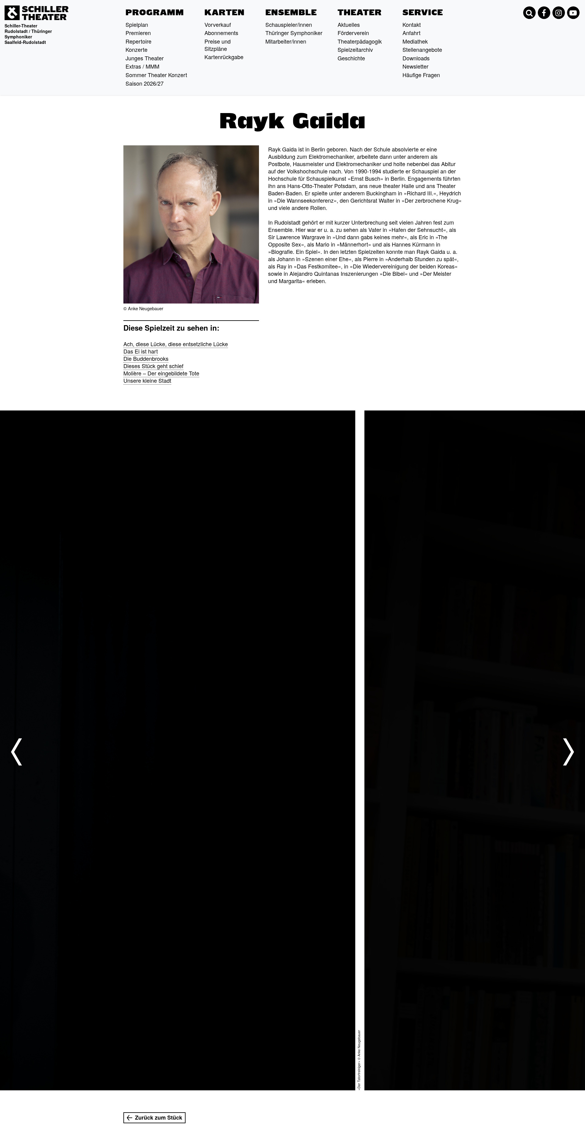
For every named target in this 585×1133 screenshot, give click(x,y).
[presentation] (16, 751)
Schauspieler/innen (288, 24)
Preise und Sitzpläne (217, 44)
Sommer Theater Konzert (156, 75)
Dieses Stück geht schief (153, 366)
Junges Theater (145, 58)
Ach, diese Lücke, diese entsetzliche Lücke (175, 344)
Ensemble (291, 12)
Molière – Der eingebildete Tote (161, 373)
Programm (155, 12)
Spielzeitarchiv (355, 49)
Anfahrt (411, 33)
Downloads (416, 58)
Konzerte (136, 49)
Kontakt (411, 24)
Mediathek (415, 41)
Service (422, 12)
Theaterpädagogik (360, 41)
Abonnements (221, 33)
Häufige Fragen (421, 75)
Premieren (138, 33)
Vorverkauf (217, 24)
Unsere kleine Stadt (147, 380)
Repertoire (138, 41)
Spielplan (137, 24)
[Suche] (529, 12)
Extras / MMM (142, 66)
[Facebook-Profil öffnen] (544, 12)
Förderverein (353, 33)
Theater (360, 12)
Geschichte (351, 58)
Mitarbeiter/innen (285, 41)
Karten (224, 12)
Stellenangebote (422, 49)
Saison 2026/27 (145, 83)
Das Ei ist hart (140, 351)
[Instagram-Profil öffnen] (558, 12)
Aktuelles (349, 24)
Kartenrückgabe (223, 57)
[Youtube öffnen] (573, 12)
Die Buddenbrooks (145, 358)
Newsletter (415, 66)
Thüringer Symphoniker (293, 33)
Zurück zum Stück (158, 1117)
